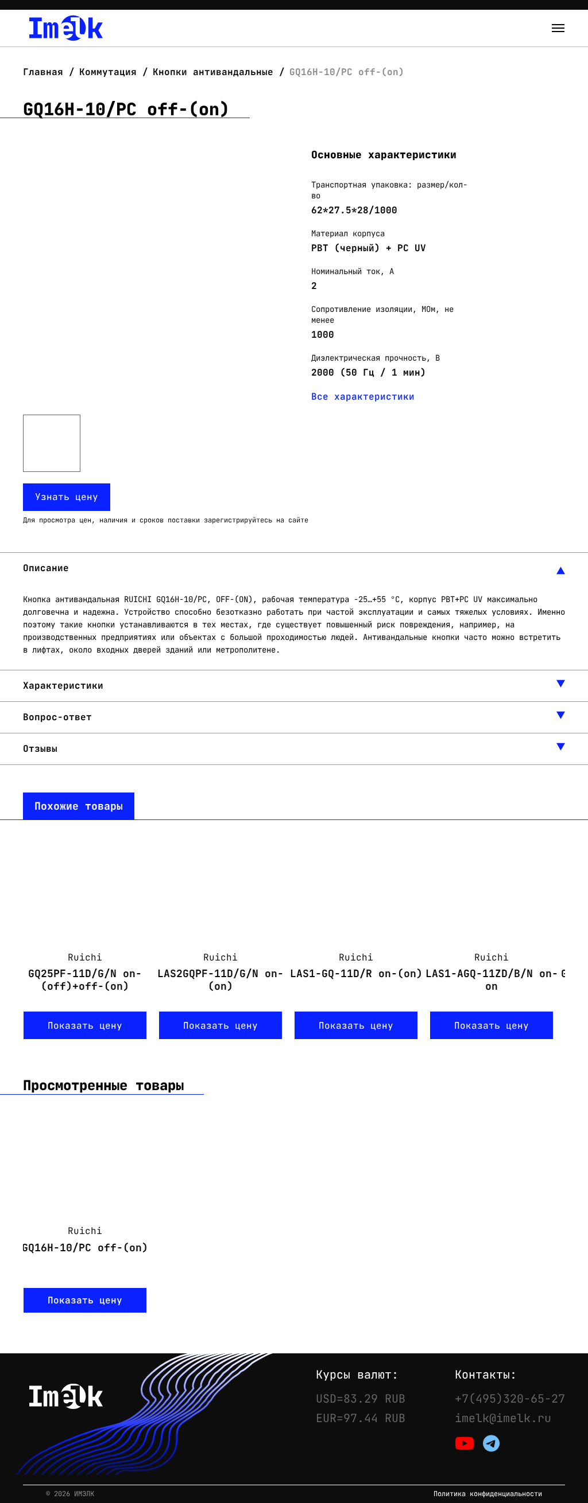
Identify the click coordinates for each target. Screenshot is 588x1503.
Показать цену (85, 1026)
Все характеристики (363, 397)
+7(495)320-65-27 (510, 1398)
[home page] (66, 28)
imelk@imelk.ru (503, 1418)
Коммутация (108, 72)
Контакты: (486, 1374)
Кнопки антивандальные (213, 72)
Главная (46, 72)
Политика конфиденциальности (488, 1494)
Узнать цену (66, 497)
